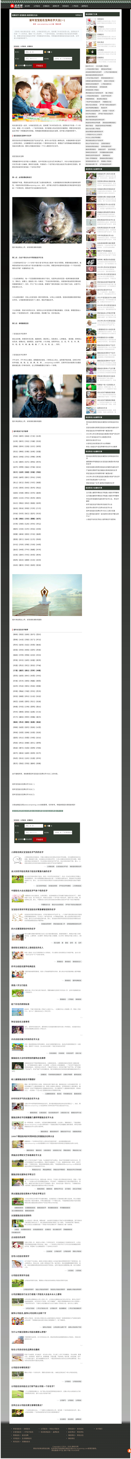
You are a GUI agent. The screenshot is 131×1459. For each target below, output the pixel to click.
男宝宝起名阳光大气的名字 (94, 140)
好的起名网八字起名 (92, 90)
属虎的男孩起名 (91, 149)
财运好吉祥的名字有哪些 (103, 125)
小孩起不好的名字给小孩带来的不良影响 (101, 519)
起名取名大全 (32, 15)
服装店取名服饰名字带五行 (23, 1174)
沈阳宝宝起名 (105, 143)
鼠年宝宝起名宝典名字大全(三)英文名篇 (100, 511)
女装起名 (48, 1229)
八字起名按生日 (106, 84)
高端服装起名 (67, 1229)
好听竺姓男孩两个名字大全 (96, 480)
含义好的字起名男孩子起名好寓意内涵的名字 (31, 871)
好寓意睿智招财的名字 (74, 924)
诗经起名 (27, 1429)
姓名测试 (100, 42)
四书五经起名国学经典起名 (23, 966)
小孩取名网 (50, 866)
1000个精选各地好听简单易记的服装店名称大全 (32, 1136)
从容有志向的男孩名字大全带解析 (98, 443)
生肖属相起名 (27, 1438)
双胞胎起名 (26, 1441)
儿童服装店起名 (50, 1093)
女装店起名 (43, 1112)
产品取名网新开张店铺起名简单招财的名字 (101, 470)
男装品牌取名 (47, 1169)
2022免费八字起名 (102, 66)
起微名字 (56, 6)
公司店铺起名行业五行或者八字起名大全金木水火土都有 (36, 1294)
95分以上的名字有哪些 (93, 137)
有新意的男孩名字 (75, 866)
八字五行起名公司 (42, 1308)
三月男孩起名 (77, 886)
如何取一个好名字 (108, 110)
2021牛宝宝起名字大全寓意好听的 (98, 437)
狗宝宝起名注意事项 (20, 1022)
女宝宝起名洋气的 (62, 866)
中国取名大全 (45, 904)
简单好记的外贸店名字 (93, 155)
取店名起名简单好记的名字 (94, 75)
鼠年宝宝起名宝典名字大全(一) (23, 784)
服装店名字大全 (76, 1112)
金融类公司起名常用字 (74, 1289)
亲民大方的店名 (109, 81)
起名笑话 (71, 1432)
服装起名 (49, 1189)
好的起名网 (103, 87)
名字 (79, 943)
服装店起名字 (41, 1207)
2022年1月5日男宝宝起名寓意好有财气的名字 (103, 434)
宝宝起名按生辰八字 (92, 161)
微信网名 (71, 1438)
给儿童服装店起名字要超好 (23, 1079)
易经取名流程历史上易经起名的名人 (27, 948)
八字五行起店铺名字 (74, 1308)
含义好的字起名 (41, 886)
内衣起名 (61, 1053)
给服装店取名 (77, 1131)
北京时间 (21, 65)
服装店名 (39, 1150)
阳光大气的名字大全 (92, 143)
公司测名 (100, 50)
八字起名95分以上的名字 (94, 134)
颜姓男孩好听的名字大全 (106, 220)
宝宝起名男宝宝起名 (92, 146)
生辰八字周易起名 (91, 158)
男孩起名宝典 (25, 811)
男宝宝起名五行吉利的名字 (94, 93)
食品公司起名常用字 (42, 1289)
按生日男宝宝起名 (91, 87)
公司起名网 (67, 1251)
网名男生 (80, 1432)
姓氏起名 (16, 1441)
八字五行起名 (28, 1432)
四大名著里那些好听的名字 (23, 929)
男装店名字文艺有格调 (74, 1169)
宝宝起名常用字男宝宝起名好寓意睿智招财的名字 (33, 909)
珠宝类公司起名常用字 (58, 1289)
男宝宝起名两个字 (91, 164)
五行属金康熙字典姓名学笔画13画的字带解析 (102, 496)
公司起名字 (57, 1251)
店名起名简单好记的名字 (94, 72)
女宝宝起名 (17, 1432)
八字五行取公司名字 (92, 78)
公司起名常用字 (28, 1289)
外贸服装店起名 (65, 1207)
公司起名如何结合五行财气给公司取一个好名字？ (33, 1386)
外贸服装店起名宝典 (106, 152)
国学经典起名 (77, 980)
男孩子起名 (89, 125)
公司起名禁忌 (77, 1381)
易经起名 (68, 961)
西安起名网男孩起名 (109, 122)
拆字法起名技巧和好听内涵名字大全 (99, 504)
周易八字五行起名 (19, 985)
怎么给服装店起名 (17, 1210)
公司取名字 (53, 1308)
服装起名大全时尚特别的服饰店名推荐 (28, 1058)
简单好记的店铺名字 (92, 84)
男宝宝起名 (17, 1429)
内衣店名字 (70, 1053)
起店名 (59, 1093)
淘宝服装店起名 (53, 1207)
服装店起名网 (29, 1210)
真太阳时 (29, 65)
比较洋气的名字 (106, 96)
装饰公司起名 (47, 1327)
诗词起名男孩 (53, 886)
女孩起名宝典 (37, 811)
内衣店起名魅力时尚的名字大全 (25, 1039)
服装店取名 (33, 1112)
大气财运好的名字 (105, 164)
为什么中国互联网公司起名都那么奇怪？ (29, 1332)
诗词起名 (16, 1438)
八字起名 (75, 6)
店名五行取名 (77, 1189)
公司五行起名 (30, 1308)
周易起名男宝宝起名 (106, 158)
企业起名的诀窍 (18, 1237)
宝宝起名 (65, 6)
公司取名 (78, 1400)
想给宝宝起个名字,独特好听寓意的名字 (100, 483)
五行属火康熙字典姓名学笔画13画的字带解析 (102, 492)
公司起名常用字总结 (20, 1275)
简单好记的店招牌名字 (93, 110)
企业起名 (49, 1251)
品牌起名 (85, 6)
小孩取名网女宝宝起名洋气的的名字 (27, 852)
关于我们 (99, 1429)
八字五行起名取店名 (110, 72)
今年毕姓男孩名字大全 (105, 235)
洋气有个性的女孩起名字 (73, 904)
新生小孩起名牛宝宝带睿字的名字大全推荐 (101, 447)
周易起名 (60, 961)
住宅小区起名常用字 (20, 1256)
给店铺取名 (62, 1308)
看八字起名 (109, 93)
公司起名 (37, 6)
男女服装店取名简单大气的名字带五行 (28, 1194)
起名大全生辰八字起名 (93, 128)
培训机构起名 (46, 1432)
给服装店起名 (19, 1207)
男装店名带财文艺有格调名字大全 (26, 1155)
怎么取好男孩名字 (91, 116)
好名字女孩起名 (91, 113)
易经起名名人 (77, 961)
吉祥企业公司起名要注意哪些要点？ (27, 1405)
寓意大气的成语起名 (104, 251)
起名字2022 (90, 66)
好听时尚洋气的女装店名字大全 (25, 1099)
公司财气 (63, 1400)
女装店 (17, 1229)
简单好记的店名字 (91, 152)
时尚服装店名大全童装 (105, 337)
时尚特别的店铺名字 (55, 1074)
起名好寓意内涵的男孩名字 (94, 131)
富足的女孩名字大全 (104, 290)
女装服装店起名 (30, 1207)
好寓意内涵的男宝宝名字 (94, 81)
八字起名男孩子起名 (92, 69)
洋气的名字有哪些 (65, 886)
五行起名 (68, 1189)
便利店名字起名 (106, 69)
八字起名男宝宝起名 (92, 96)
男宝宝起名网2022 (107, 78)
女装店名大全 (65, 1112)
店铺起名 (46, 6)
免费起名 (78, 15)
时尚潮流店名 (67, 1093)
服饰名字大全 (58, 1189)
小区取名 (78, 1270)
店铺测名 (100, 57)
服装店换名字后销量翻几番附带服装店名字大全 (32, 1117)
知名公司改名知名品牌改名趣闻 (25, 1350)
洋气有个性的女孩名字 (105, 113)
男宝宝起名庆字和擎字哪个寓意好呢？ (100, 431)
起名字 (37, 257)
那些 (66, 943)
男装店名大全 (77, 1150)
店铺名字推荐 (67, 1074)
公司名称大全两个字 (59, 1327)
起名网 (27, 6)
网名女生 (80, 1435)
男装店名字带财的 (59, 1169)
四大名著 (57, 943)
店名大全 (78, 1053)
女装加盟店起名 (38, 1229)
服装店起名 (30, 1150)
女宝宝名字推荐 (22, 629)
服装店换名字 (54, 1131)
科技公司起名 (54, 1429)
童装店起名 (77, 1093)
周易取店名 (106, 155)
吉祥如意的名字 (106, 146)
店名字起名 (111, 149)
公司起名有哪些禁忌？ (21, 1368)
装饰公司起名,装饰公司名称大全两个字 (28, 1313)
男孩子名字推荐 (22, 431)
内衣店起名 (53, 1053)
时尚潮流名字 (16, 1232)
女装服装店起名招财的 (21, 1216)
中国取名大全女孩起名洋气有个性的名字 (29, 891)
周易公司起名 (77, 1251)
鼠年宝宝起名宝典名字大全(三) (23, 794)
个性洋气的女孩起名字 (93, 102)
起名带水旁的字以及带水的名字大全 (99, 507)
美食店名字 (102, 149)
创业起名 (71, 1419)
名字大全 (59, 811)
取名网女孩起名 (102, 99)
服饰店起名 (77, 1074)
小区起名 (71, 1270)
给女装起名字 (57, 1229)
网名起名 (71, 1429)
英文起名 (80, 1429)
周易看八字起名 (106, 161)
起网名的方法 (102, 408)
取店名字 (104, 108)
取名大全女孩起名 (57, 904)
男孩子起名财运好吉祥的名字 (95, 119)
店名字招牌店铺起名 (92, 108)
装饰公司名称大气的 (74, 1327)
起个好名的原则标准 (20, 1004)
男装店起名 (67, 1150)
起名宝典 (21, 136)
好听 (71, 943)
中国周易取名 (90, 99)
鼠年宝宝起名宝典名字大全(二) (23, 789)
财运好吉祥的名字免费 (93, 122)
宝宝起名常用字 (46, 924)
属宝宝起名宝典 (49, 811)
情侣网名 (71, 1435)
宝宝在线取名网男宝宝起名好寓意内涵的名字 (102, 427)
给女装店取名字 (54, 1112)
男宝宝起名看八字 (59, 924)
